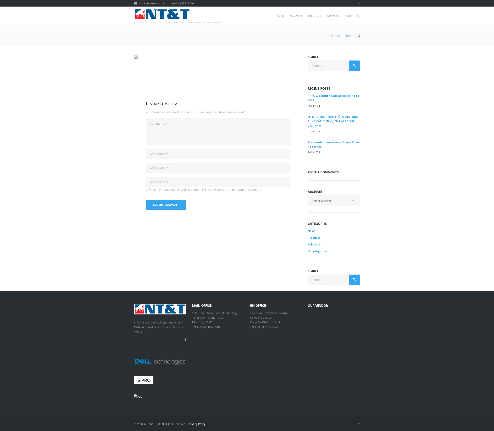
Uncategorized (318, 251)
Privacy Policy (196, 424)
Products (295, 15)
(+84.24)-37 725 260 (183, 3)
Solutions (315, 15)
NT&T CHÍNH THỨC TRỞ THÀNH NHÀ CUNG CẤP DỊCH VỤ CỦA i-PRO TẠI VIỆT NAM (333, 121)
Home (280, 15)
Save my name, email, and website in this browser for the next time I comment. (205, 189)
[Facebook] (359, 3)
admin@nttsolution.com (152, 3)
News (347, 15)
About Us (333, 15)
